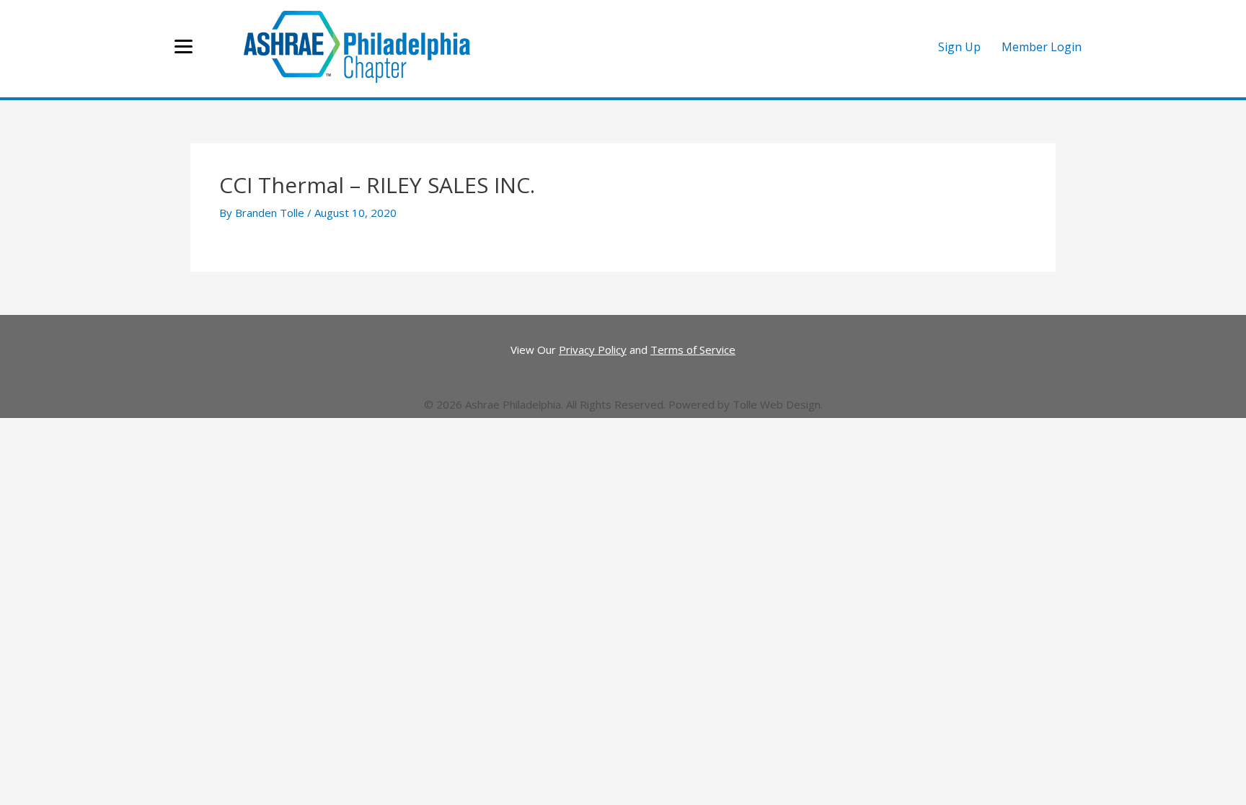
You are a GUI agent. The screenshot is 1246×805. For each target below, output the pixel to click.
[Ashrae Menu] (183, 47)
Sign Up (959, 47)
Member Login (1042, 47)
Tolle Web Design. (778, 404)
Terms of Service (692, 349)
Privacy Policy (593, 349)
